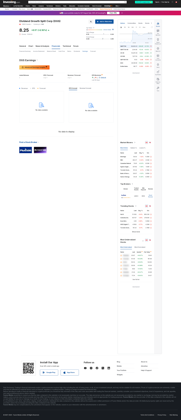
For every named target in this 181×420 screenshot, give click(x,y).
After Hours (22, 9)
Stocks (7, 9)
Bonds (140, 23)
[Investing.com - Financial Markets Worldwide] (11, 2)
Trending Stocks (127, 206)
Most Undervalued (126, 247)
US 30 (122, 53)
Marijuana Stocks (58, 9)
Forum (75, 46)
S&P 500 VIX (124, 59)
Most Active (124, 148)
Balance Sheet (51, 51)
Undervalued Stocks (119, 9)
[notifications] (172, 2)
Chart (30, 46)
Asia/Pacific (89, 9)
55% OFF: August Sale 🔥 (143, 2)
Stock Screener (97, 6)
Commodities (131, 23)
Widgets (120, 375)
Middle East (81, 9)
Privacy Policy (162, 415)
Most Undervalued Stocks (127, 241)
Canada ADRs (47, 9)
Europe (74, 9)
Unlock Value (107, 29)
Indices (122, 23)
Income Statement (39, 51)
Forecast (93, 51)
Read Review (150, 196)
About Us (144, 362)
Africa (96, 9)
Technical (67, 46)
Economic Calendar (84, 6)
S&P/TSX (123, 46)
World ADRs (38, 9)
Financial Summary (25, 51)
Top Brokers (125, 184)
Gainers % (133, 148)
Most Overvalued (139, 247)
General (22, 46)
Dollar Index (124, 66)
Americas (67, 9)
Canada (14, 9)
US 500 (122, 56)
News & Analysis (42, 46)
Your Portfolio (121, 370)
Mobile (119, 366)
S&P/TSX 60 (124, 49)
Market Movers (126, 142)
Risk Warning (174, 415)
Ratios (69, 51)
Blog (118, 362)
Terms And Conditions (147, 415)
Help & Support (146, 370)
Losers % (142, 148)
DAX (121, 63)
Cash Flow (61, 51)
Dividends (77, 51)
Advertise (144, 366)
